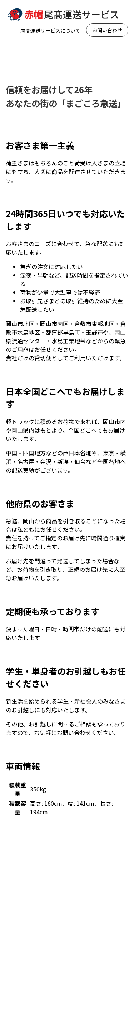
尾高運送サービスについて (50, 30)
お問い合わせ (107, 30)
